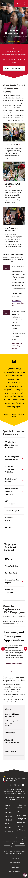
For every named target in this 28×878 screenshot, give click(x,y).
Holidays (8, 528)
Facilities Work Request (21, 806)
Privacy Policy (15, 858)
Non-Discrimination (14, 872)
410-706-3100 (17, 800)
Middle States (21, 815)
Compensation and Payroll (11, 519)
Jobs (18, 811)
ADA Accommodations (11, 502)
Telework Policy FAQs (12, 511)
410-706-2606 (10, 733)
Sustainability (21, 822)
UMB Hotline (21, 830)
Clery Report (21, 826)
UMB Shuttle (8, 820)
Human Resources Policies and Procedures (11, 491)
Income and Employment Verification (9, 469)
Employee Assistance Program (12, 581)
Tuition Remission (11, 566)
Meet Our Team (10, 752)
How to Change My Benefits (11, 480)
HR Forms (8, 559)
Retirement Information (9, 591)
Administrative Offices (14, 42)
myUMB (7, 824)
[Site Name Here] (8, 3)
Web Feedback (14, 867)
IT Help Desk (9, 831)
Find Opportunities (14, 663)
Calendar (7, 809)
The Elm (7, 805)
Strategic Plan (21, 819)
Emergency (8, 812)
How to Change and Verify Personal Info (12, 458)
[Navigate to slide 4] (17, 671)
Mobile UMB (8, 816)
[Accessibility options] (25, 875)
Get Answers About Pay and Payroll (17, 345)
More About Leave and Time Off (18, 303)
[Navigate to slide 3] (15, 671)
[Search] (20, 3)
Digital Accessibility (14, 862)
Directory (8, 827)
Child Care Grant (11, 573)
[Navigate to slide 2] (13, 671)
